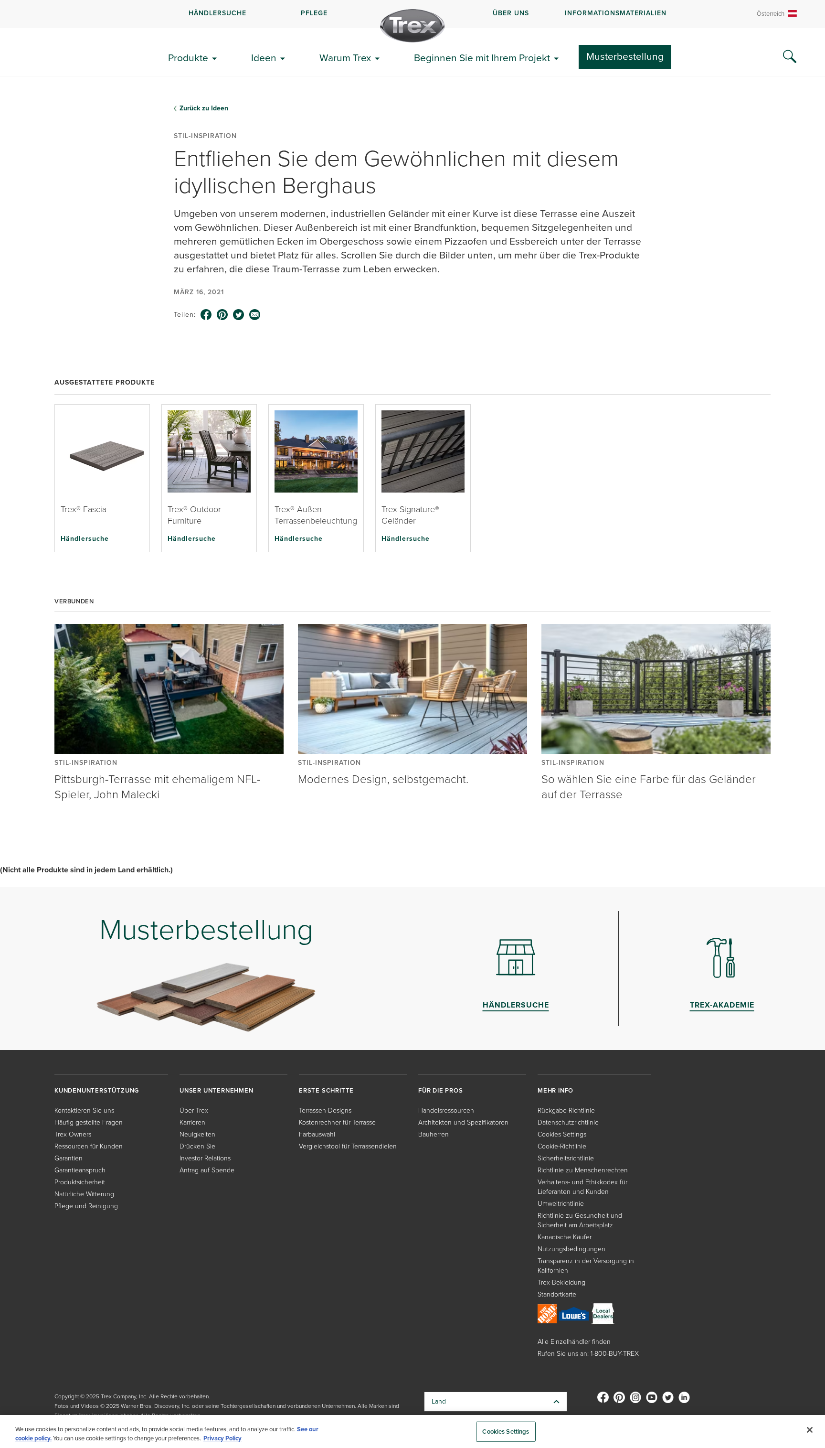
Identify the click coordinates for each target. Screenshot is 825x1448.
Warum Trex (345, 57)
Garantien (68, 1158)
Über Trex (194, 1110)
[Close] (809, 1429)
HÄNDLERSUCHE (217, 13)
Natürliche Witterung (84, 1194)
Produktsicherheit (79, 1182)
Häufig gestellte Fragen (88, 1122)
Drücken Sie (197, 1146)
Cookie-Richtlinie (562, 1146)
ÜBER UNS (511, 13)
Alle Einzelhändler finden (574, 1342)
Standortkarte (557, 1294)
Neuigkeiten (197, 1134)
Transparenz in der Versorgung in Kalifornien (586, 1266)
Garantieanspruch (80, 1170)
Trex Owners (72, 1134)
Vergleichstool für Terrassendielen (348, 1146)
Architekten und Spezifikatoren (463, 1122)
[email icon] (255, 315)
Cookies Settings (505, 1431)
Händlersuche (85, 538)
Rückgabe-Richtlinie (566, 1110)
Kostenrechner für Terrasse (337, 1122)
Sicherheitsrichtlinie (566, 1158)
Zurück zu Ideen (204, 108)
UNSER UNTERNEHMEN (217, 1090)
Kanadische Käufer (565, 1237)
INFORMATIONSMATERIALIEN (615, 13)
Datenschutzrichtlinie (568, 1122)
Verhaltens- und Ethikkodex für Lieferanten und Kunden (582, 1187)
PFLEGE (314, 13)
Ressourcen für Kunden (88, 1146)
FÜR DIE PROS (440, 1090)
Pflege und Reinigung (86, 1206)
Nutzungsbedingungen (571, 1249)
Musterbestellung (625, 56)
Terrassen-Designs (325, 1110)
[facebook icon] (206, 315)
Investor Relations (205, 1158)
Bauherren (433, 1134)
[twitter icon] (238, 315)
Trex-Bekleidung (561, 1282)
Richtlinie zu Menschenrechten (583, 1170)
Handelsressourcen (446, 1110)
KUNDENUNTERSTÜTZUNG (96, 1090)
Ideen (263, 57)
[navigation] (412, 14)
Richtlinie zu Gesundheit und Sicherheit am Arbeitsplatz (580, 1220)
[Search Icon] (789, 57)
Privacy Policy (222, 1438)
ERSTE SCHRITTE (326, 1090)
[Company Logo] (412, 26)
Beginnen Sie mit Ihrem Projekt (482, 57)
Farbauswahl (317, 1134)
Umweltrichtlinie (561, 1204)
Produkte (188, 57)
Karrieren (192, 1122)
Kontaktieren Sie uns (84, 1110)
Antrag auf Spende (207, 1170)
